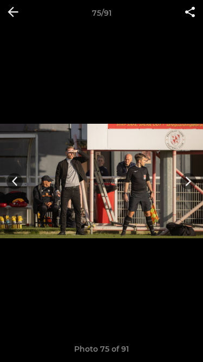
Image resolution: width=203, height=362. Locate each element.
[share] (190, 13)
